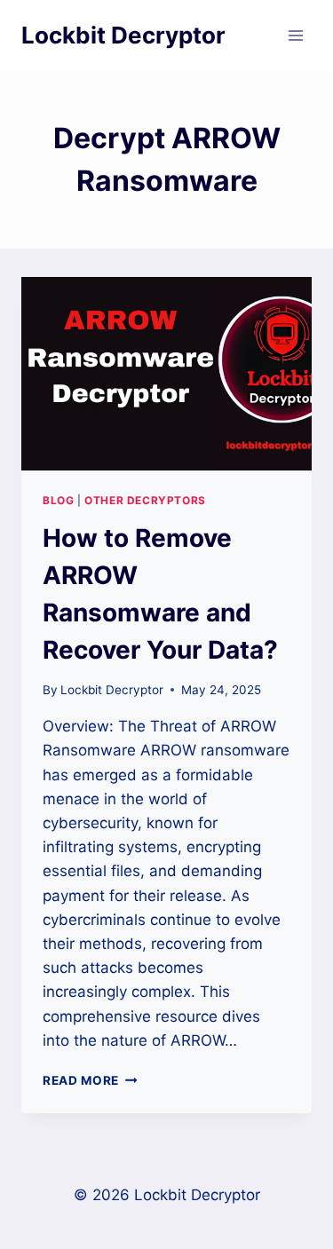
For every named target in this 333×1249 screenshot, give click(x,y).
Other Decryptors (145, 500)
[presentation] (166, 373)
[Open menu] (295, 35)
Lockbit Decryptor (111, 690)
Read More (90, 1080)
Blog (58, 500)
